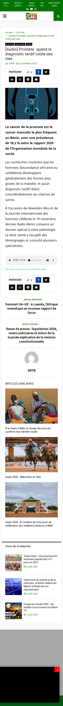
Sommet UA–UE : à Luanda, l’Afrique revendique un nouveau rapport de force (31, 308)
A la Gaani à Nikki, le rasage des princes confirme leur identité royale (28, 430)
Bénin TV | (6, 4)
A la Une (9, 44)
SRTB (11, 63)
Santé (29, 44)
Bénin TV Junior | (18, 4)
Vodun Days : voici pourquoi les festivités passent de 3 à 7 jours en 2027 (40, 559)
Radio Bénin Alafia (54, 4)
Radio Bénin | (32, 4)
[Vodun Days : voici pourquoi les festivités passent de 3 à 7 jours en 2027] (13, 562)
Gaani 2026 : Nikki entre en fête (23, 477)
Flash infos (19, 44)
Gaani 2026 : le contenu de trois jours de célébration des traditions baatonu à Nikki (29, 524)
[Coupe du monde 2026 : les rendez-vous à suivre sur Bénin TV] (13, 611)
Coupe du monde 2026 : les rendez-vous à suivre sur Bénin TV (41, 607)
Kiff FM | (42, 4)
